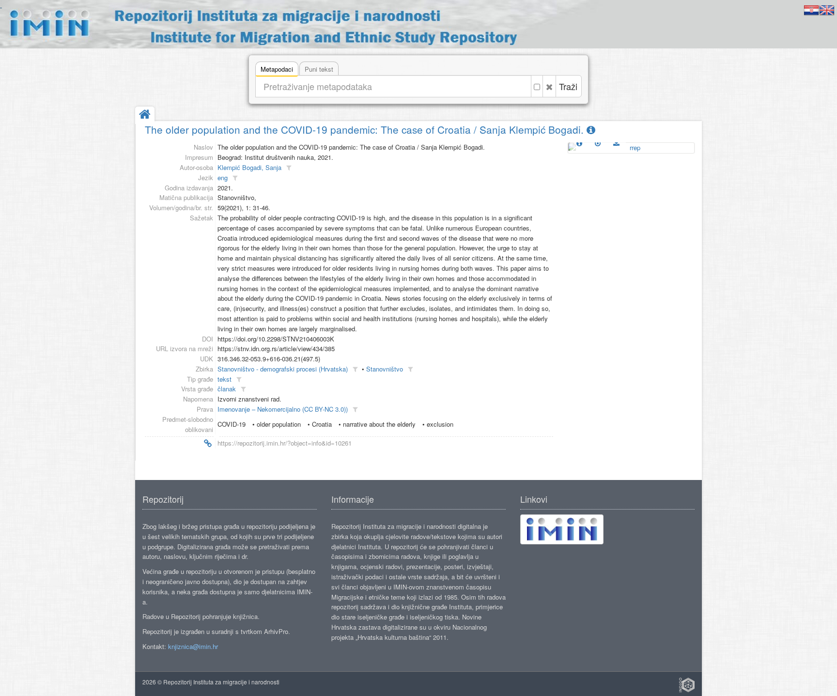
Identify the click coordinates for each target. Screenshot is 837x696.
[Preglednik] (598, 143)
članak (226, 388)
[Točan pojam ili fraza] (537, 86)
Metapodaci (277, 69)
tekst (224, 379)
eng (222, 177)
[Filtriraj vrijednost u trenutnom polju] (289, 168)
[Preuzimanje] (616, 143)
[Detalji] (579, 143)
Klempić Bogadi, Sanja (249, 167)
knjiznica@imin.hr (193, 646)
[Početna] (145, 115)
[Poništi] (549, 86)
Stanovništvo (384, 368)
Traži (568, 86)
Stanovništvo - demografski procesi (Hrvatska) (282, 368)
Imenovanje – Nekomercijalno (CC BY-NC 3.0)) (282, 409)
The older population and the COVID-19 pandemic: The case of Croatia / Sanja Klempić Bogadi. (366, 129)
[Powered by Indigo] (687, 685)
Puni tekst (319, 69)
